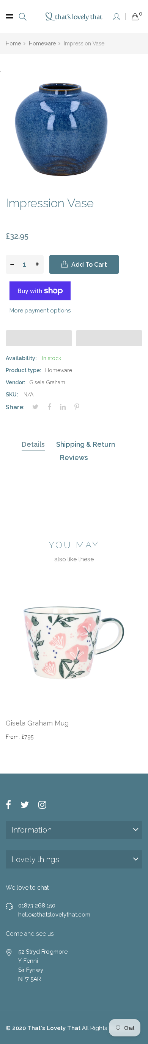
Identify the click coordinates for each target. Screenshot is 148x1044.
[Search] (23, 17)
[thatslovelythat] (74, 16)
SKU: (12, 395)
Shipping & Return (85, 444)
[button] (39, 338)
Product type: (23, 370)
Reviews (74, 457)
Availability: (21, 358)
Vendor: (15, 382)
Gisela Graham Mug (37, 723)
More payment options (40, 310)
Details (33, 444)
